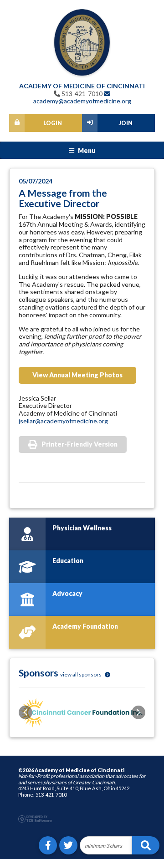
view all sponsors (81, 674)
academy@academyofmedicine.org (82, 101)
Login (52, 123)
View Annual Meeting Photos (77, 375)
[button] (25, 712)
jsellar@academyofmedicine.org (63, 421)
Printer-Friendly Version (79, 444)
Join (125, 123)
